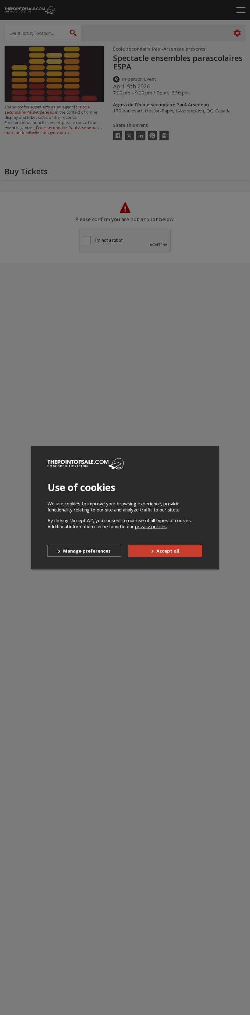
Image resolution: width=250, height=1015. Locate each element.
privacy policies (151, 526)
